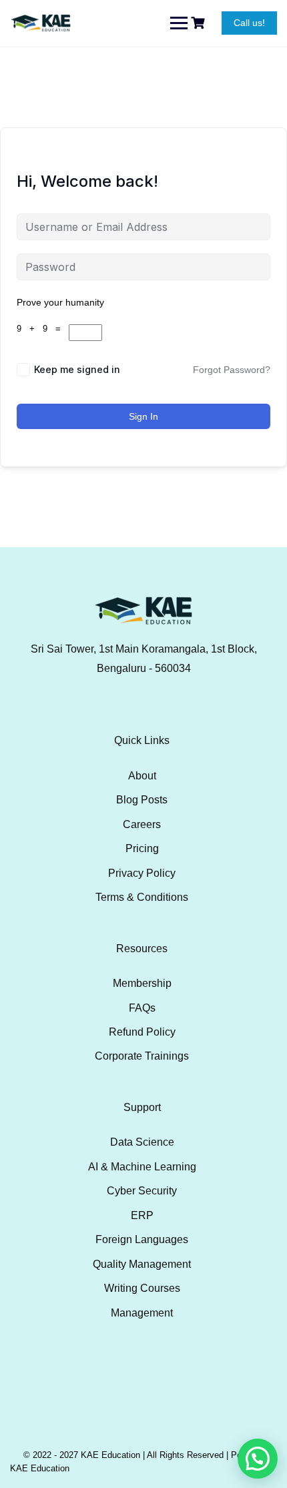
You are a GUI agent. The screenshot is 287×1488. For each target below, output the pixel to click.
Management (142, 1313)
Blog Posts (142, 799)
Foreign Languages (141, 1239)
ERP (142, 1215)
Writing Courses (142, 1288)
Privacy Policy (142, 873)
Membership (142, 983)
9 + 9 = (43, 329)
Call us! (249, 22)
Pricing (142, 848)
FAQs (142, 1008)
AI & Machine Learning (142, 1166)
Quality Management (142, 1264)
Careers (142, 824)
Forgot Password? (231, 369)
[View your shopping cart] (199, 23)
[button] (258, 1459)
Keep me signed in (77, 369)
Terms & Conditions (141, 897)
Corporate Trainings (142, 1056)
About (142, 775)
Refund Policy (142, 1032)
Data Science (142, 1142)
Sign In (143, 416)
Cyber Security (142, 1190)
